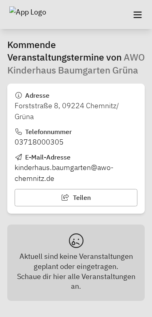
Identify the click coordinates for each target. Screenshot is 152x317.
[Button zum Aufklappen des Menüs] (137, 14)
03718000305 (39, 142)
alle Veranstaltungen (101, 276)
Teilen (81, 197)
